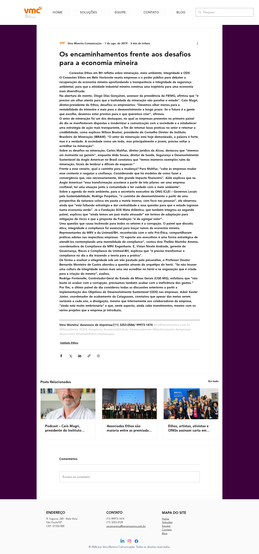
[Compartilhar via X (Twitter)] (70, 356)
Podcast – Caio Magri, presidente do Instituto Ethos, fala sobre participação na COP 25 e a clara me (67, 428)
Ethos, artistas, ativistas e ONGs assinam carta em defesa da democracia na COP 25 (188, 428)
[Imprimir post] (98, 356)
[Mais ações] (197, 43)
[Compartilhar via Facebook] (61, 356)
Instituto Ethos (69, 342)
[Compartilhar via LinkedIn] (80, 356)
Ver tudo (213, 381)
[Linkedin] (122, 541)
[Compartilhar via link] (89, 356)
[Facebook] (136, 541)
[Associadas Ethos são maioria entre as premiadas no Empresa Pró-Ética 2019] (129, 403)
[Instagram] (129, 541)
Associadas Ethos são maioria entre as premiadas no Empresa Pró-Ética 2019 (128, 428)
